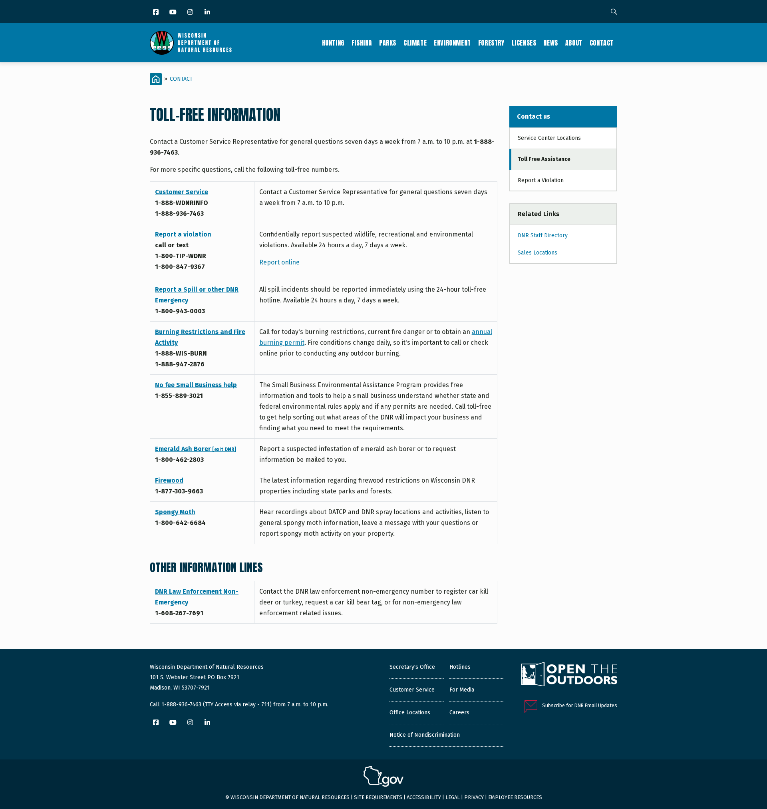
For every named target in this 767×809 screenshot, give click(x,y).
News (550, 43)
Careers (459, 712)
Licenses (524, 43)
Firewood (169, 480)
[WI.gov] (383, 777)
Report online (279, 262)
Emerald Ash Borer (195, 449)
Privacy (474, 797)
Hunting (333, 43)
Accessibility (424, 797)
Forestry (491, 43)
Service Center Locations (549, 138)
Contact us (533, 116)
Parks (387, 43)
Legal (452, 797)
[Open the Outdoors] (569, 675)
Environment (452, 43)
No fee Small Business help (196, 385)
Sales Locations (537, 252)
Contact (602, 43)
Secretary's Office (412, 667)
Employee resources (515, 797)
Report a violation (183, 234)
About (573, 43)
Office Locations (409, 712)
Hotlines (460, 667)
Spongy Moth (175, 512)
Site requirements (378, 797)
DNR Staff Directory (543, 235)
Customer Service (181, 192)
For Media (461, 689)
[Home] (191, 43)
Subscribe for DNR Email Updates (579, 705)
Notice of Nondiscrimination (424, 734)
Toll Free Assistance (544, 159)
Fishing (362, 43)
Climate (415, 43)
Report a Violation (541, 180)
